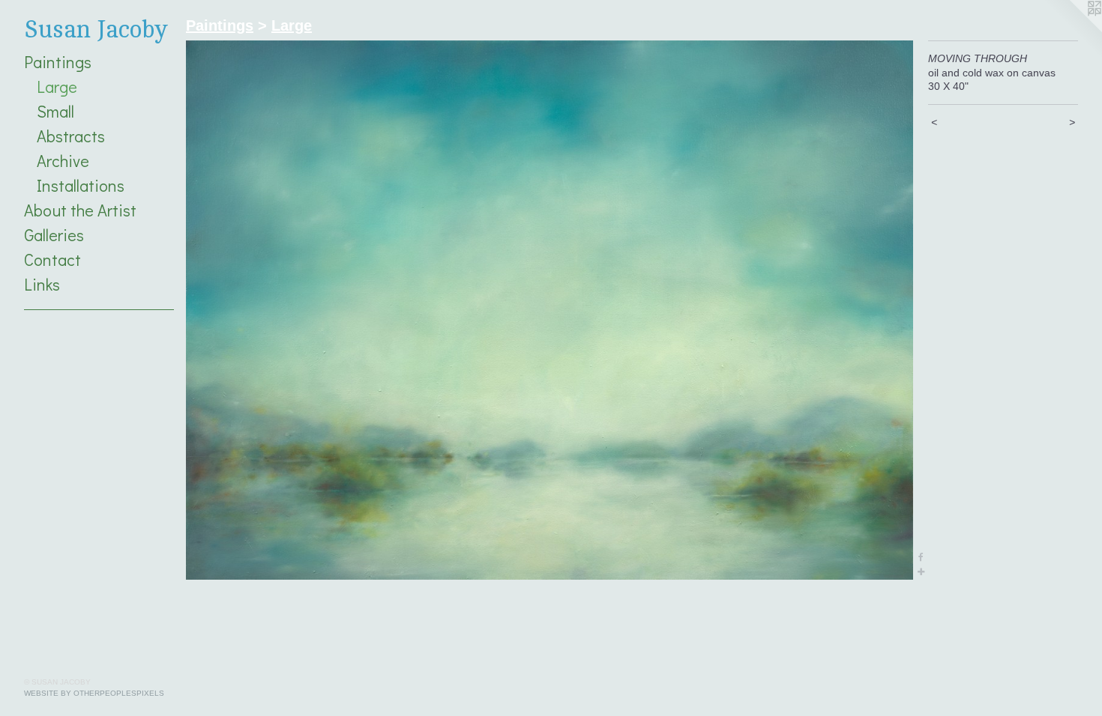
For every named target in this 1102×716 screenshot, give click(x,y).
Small (55, 111)
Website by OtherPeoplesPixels (94, 693)
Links (42, 284)
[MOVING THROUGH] (549, 310)
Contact (52, 259)
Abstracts (71, 136)
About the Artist (80, 210)
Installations (80, 185)
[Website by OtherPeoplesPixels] (1072, 30)
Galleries (54, 235)
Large (57, 86)
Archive (63, 161)
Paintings (57, 62)
